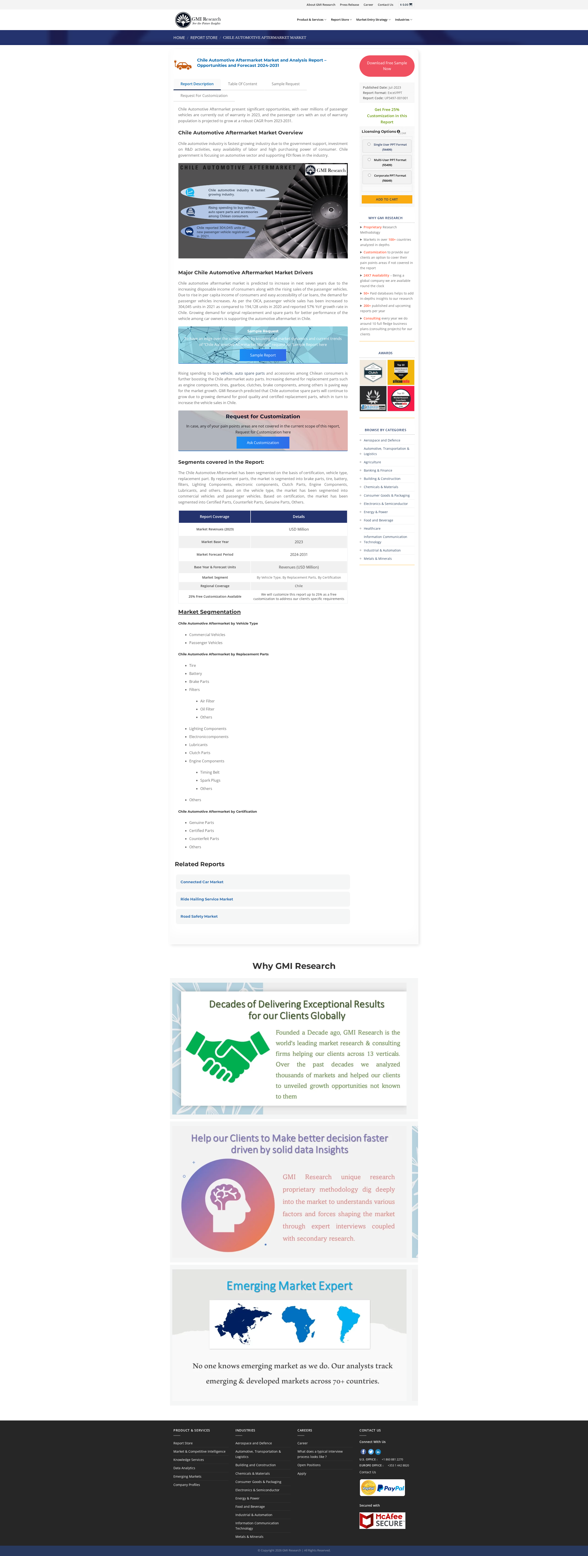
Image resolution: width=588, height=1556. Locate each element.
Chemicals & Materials (381, 487)
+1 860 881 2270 (392, 1459)
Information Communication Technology (385, 539)
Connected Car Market (202, 882)
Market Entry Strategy (371, 19)
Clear (402, 133)
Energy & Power (376, 512)
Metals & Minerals (378, 558)
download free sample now (387, 65)
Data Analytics (184, 1468)
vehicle (226, 373)
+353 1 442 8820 (398, 1465)
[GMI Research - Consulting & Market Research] (197, 19)
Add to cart (387, 199)
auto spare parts (250, 373)
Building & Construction (382, 478)
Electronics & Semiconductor (386, 503)
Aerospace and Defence (382, 440)
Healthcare (372, 528)
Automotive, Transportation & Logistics (386, 451)
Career (368, 5)
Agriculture (372, 462)
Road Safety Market (199, 916)
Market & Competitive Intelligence (199, 1451)
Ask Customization (263, 442)
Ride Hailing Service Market (207, 899)
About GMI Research (321, 5)
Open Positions (309, 1465)
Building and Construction (255, 1465)
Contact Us (385, 5)
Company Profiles (186, 1484)
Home (179, 37)
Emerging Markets (187, 1476)
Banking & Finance (378, 470)
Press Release (349, 5)
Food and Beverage (378, 520)
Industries (402, 19)
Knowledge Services (188, 1459)
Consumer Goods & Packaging (387, 495)
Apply (301, 1473)
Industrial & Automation (382, 550)
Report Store (340, 19)
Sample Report (263, 355)
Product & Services (310, 19)
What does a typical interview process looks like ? (320, 1454)
